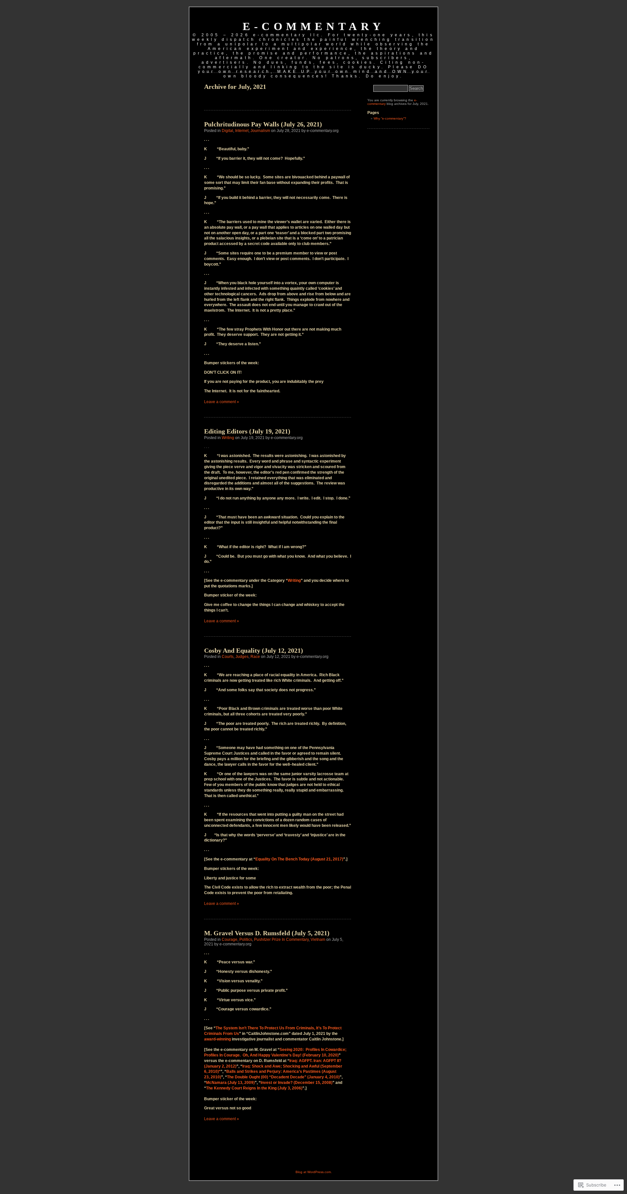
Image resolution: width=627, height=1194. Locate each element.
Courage (229, 939)
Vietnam (318, 939)
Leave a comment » (221, 402)
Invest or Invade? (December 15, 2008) (296, 1082)
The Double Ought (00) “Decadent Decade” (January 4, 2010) (283, 1077)
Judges (242, 656)
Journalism (260, 130)
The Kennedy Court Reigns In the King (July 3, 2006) (254, 1088)
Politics (245, 939)
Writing (228, 437)
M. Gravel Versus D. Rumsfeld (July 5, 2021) (267, 933)
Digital (227, 130)
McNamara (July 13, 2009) (230, 1082)
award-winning (217, 1039)
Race (255, 656)
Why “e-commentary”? (390, 118)
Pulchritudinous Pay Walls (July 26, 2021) (263, 124)
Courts (227, 656)
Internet (242, 130)
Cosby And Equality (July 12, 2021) (253, 650)
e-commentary (314, 26)
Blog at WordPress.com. (314, 1172)
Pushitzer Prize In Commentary (281, 939)
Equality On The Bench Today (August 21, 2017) (299, 859)
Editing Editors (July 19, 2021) (247, 431)
